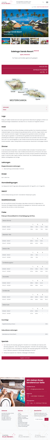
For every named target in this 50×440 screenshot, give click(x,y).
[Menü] (47, 2)
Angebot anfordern (25, 358)
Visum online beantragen (23, 425)
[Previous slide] (3, 41)
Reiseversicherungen (22, 423)
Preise (4, 109)
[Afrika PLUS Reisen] (25, 435)
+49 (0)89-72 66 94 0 (37, 396)
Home (34, 7)
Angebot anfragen (22, 417)
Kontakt (19, 414)
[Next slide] (47, 41)
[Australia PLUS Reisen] (8, 435)
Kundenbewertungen (22, 422)
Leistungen (6, 107)
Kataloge (20, 419)
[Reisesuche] (43, 2)
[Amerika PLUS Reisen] (41, 435)
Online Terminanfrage (23, 416)
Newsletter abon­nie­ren (23, 418)
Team (19, 413)
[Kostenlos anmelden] (46, 419)
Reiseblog (20, 421)
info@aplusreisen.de (37, 389)
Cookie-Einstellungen (23, 426)
